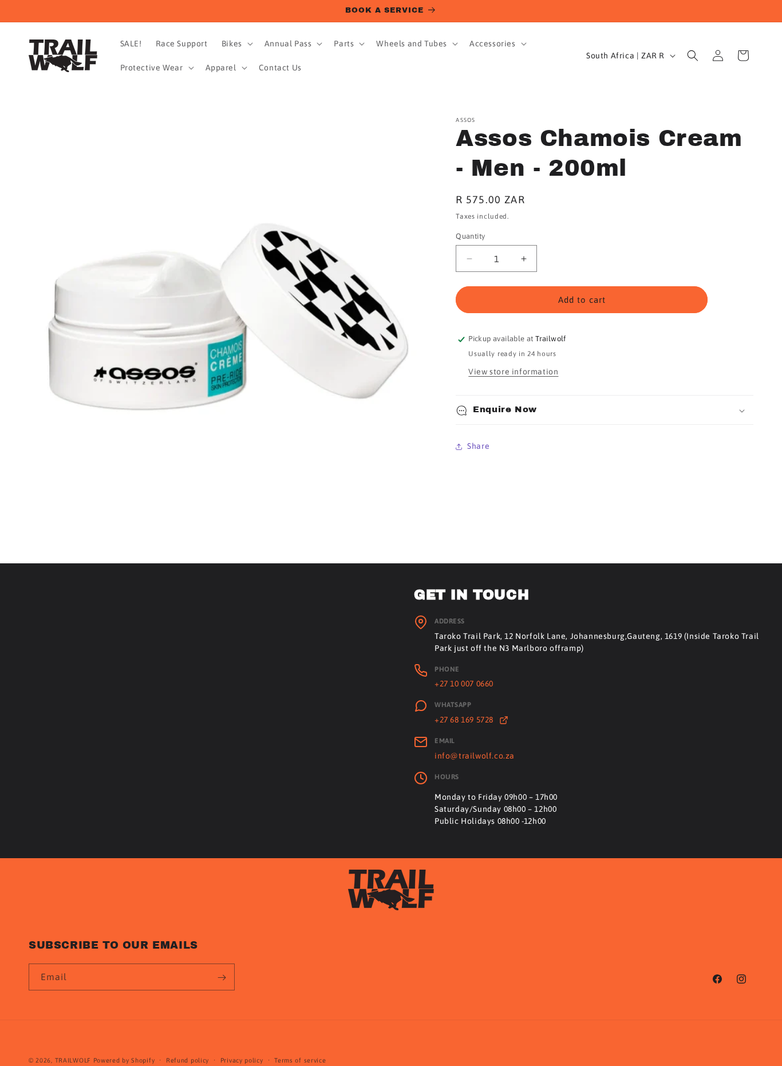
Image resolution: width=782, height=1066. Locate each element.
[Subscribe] (221, 977)
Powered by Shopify (124, 1060)
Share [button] (478, 446)
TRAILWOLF (73, 1060)
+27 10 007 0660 (464, 683)
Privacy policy (241, 1059)
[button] (236, 43)
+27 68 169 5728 (465, 719)
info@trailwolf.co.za (475, 755)
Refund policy (187, 1059)
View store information (513, 372)
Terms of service (300, 1059)
